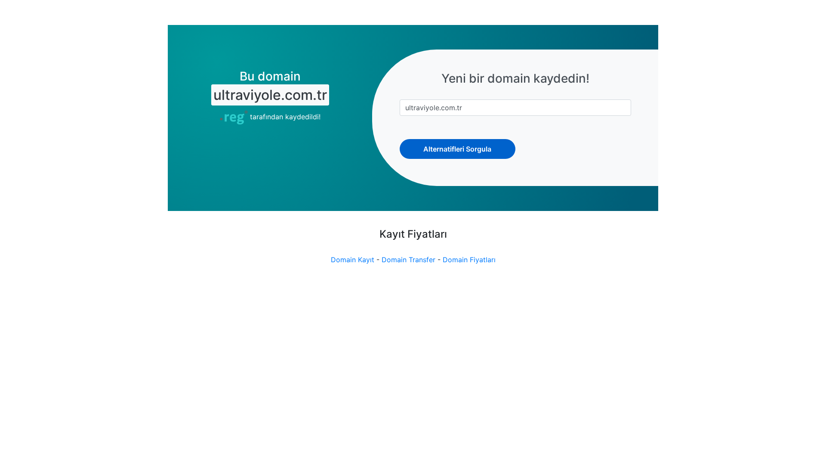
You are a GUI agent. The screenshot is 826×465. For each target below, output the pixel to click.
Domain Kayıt (352, 259)
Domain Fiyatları (469, 259)
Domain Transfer (408, 259)
